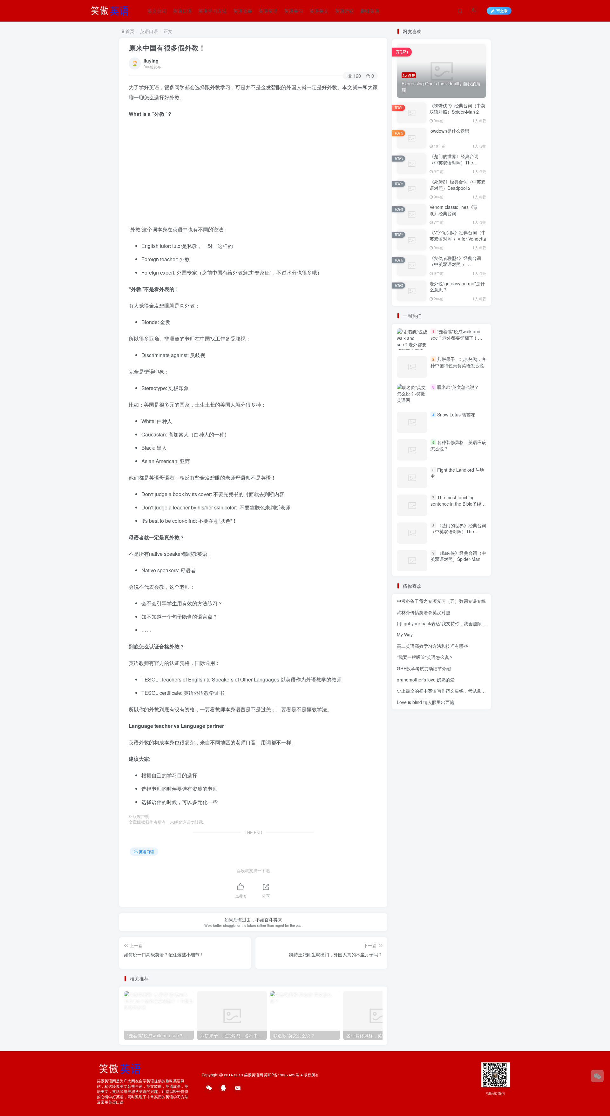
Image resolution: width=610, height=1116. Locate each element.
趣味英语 (369, 10)
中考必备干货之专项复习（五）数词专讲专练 (441, 601)
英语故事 (242, 10)
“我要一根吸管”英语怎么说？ (425, 657)
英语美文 (319, 10)
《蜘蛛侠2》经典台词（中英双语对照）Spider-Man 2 (457, 108)
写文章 (502, 10)
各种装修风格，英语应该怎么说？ (458, 445)
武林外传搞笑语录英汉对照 (423, 612)
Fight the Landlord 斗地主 (457, 473)
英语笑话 (268, 10)
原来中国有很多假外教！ (167, 48)
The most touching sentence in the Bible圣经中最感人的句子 (458, 503)
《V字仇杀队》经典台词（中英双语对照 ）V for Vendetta (458, 235)
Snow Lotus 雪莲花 (456, 414)
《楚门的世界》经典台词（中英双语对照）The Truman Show (454, 162)
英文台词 (156, 10)
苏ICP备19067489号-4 (283, 1074)
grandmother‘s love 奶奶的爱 (426, 679)
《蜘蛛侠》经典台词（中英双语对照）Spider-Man (458, 556)
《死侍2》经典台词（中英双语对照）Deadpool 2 (457, 184)
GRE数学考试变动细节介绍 (424, 668)
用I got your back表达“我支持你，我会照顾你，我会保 (450, 623)
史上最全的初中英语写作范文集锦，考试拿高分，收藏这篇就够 (459, 691)
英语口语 (182, 10)
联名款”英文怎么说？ (458, 387)
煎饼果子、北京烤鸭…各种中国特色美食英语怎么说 (458, 362)
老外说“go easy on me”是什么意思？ (457, 286)
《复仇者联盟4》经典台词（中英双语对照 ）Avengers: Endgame (455, 264)
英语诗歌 (344, 10)
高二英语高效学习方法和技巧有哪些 (432, 646)
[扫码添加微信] (597, 1076)
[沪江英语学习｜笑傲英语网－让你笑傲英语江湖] (112, 10)
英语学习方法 (212, 10)
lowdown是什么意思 (449, 131)
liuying (151, 60)
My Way (405, 634)
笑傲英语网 (253, 1074)
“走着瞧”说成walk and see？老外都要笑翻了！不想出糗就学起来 (456, 337)
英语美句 (293, 10)
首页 (129, 31)
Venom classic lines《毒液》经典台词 (454, 210)
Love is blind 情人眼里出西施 (425, 702)
